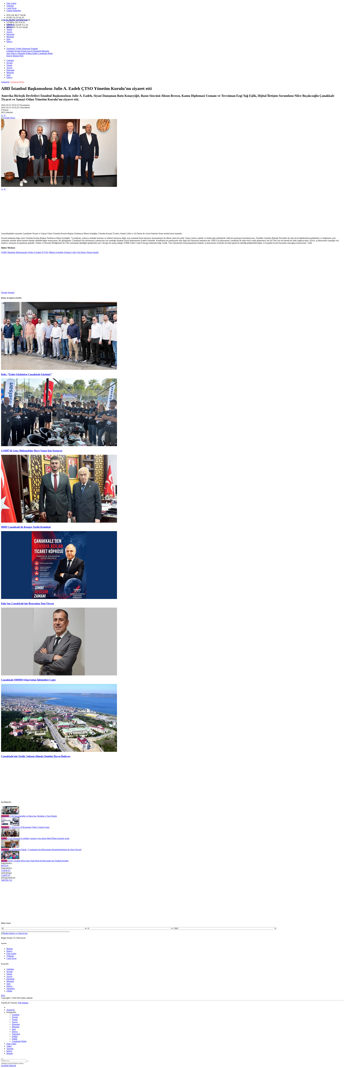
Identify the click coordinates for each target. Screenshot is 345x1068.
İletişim (16, 56)
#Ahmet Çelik (70, 252)
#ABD (4, 252)
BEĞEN (4, 865)
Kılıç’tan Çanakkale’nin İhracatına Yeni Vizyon (27, 603)
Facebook (10, 48)
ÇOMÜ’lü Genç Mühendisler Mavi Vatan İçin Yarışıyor (31, 450)
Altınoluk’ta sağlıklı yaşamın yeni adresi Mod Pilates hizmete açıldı (38, 838)
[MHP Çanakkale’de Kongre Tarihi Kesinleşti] (59, 522)
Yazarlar (9, 1048)
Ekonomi (10, 34)
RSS (21, 56)
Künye (9, 56)
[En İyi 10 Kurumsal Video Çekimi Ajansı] (10, 825)
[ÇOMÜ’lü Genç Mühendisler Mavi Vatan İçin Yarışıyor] (59, 445)
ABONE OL (6, 880)
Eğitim (28, 53)
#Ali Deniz (81, 252)
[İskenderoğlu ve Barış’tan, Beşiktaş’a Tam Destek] (10, 813)
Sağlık (35, 53)
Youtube (34, 48)
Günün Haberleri (13, 10)
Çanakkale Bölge (45, 53)
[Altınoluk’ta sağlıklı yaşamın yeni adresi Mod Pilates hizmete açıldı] (10, 836)
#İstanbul (11, 252)
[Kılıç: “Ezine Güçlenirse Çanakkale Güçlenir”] (59, 369)
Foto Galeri (11, 3)
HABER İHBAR (8, 1065)
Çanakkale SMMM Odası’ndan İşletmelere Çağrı (28, 679)
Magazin (10, 37)
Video (9, 1046)
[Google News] (8, 118)
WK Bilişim (23, 1003)
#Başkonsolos (22, 252)
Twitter (18, 48)
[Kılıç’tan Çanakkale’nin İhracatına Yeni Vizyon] (59, 598)
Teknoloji (21, 53)
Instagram (26, 48)
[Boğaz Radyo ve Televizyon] (14, 20)
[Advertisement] (82, 211)
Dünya (9, 41)
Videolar (10, 6)
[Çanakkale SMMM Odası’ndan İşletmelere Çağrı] (59, 675)
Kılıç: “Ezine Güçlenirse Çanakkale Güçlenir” (26, 374)
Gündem (10, 24)
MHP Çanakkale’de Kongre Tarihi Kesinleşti (26, 527)
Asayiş (9, 32)
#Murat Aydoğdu (56, 252)
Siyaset (9, 27)
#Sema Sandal (92, 252)
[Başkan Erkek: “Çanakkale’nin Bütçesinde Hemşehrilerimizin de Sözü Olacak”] (10, 847)
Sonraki (11, 292)
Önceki (4, 292)
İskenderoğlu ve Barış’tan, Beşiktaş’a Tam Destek (33, 816)
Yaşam (9, 29)
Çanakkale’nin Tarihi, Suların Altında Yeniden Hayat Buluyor (35, 756)
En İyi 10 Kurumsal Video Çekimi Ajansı (29, 827)
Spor (8, 39)
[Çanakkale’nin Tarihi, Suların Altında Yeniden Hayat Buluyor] (59, 751)
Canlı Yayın (11, 8)
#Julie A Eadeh (34, 252)
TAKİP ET (6, 870)
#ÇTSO (45, 252)
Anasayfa (5, 82)
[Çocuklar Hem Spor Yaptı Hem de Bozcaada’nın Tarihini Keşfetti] (10, 858)
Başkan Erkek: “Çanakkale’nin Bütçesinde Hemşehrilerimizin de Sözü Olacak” (45, 849)
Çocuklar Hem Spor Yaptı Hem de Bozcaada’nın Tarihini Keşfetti (37, 861)
